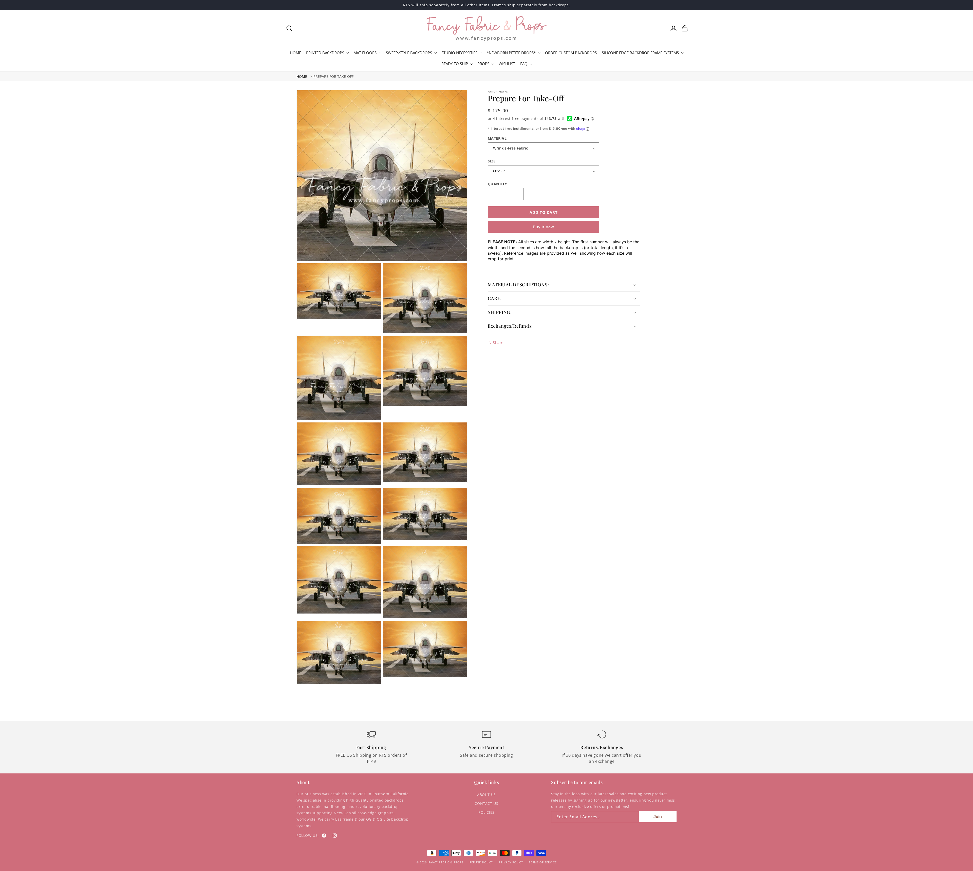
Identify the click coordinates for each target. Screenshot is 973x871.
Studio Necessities (459, 52)
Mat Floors (365, 52)
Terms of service (542, 862)
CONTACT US (486, 803)
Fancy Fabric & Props (445, 862)
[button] (289, 28)
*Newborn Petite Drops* (511, 52)
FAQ (524, 63)
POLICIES (486, 812)
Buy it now (543, 226)
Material (497, 138)
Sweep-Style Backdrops (409, 52)
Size (492, 161)
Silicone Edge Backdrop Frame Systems (640, 52)
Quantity (497, 183)
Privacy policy (511, 862)
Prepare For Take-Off (333, 76)
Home (301, 76)
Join (657, 816)
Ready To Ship (454, 63)
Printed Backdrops (325, 52)
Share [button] (498, 342)
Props (483, 63)
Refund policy (481, 862)
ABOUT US (486, 794)
